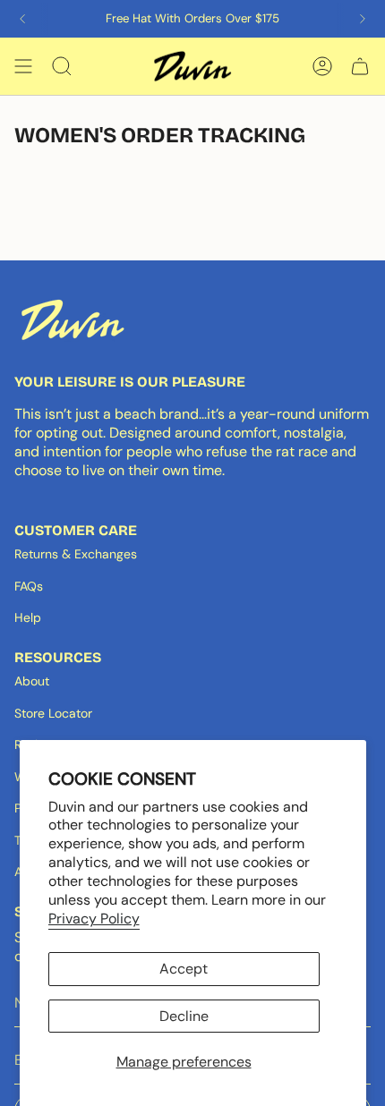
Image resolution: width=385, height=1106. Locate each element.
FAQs (28, 586)
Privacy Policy (94, 918)
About (31, 681)
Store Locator (53, 713)
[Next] (363, 19)
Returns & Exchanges (75, 554)
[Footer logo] (72, 319)
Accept (183, 968)
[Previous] (22, 19)
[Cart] (360, 66)
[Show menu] (23, 66)
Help (27, 617)
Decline (184, 1016)
